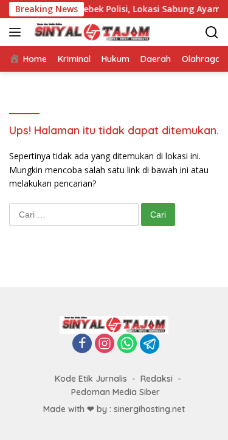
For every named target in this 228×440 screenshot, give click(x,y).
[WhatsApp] (127, 344)
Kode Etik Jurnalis (91, 378)
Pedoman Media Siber (115, 392)
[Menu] (17, 32)
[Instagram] (104, 344)
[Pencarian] (212, 32)
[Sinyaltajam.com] (91, 32)
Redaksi (156, 378)
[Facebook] (82, 344)
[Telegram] (149, 344)
